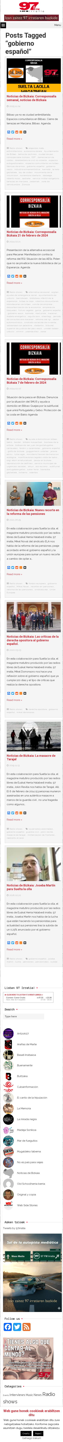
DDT (34, 157)
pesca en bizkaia (42, 460)
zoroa (43, 331)
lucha (18, 962)
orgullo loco (34, 316)
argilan (55, 292)
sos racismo (41, 466)
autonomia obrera (33, 151)
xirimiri (20, 331)
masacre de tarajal (16, 835)
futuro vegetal (25, 310)
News (38, 1395)
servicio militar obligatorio (46, 178)
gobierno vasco (15, 313)
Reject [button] (38, 1433)
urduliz (10, 331)
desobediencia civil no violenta (31, 160)
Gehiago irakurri (31, 1438)
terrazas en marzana (17, 181)
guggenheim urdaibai (37, 451)
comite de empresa (42, 304)
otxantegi (46, 316)
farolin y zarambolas (29, 448)
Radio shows (16, 148)
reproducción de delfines (20, 463)
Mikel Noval (23, 586)
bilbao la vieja (26, 301)
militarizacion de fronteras (41, 835)
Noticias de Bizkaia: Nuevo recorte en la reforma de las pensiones (33, 512)
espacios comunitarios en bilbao (42, 163)
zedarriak (34, 181)
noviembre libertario (30, 175)
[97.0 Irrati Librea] (31, 7)
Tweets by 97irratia (14, 1228)
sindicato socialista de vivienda (40, 322)
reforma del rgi (43, 319)
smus (31, 466)
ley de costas (25, 172)
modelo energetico (16, 316)
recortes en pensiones (42, 586)
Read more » (14, 138)
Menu (57, 25)
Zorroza (26, 184)
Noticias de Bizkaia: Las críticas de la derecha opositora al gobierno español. (33, 640)
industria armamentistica (27, 169)
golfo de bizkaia (16, 451)
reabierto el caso (15, 838)
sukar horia (33, 469)
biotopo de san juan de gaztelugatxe (34, 445)
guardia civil (32, 832)
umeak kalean (51, 328)
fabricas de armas (16, 166)
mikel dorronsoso (25, 712)
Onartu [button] (26, 1433)
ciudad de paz (46, 154)
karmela (46, 169)
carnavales (12, 448)
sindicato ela (41, 589)
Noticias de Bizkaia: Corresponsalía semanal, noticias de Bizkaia (31, 98)
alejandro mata (36, 148)
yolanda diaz (32, 331)
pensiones (28, 962)
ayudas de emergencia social (22, 295)
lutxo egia (19, 454)
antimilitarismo (14, 151)
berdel (17, 442)
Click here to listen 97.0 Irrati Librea (23, 995)
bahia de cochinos (27, 154)
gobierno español (36, 166)
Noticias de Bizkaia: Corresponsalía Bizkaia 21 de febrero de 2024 (31, 233)
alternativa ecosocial (39, 292)
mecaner (52, 313)
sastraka (26, 178)
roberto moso (13, 178)
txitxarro (23, 472)
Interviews (17, 1395)
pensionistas (42, 962)
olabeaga (47, 175)
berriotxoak (22, 298)
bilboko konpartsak (32, 442)
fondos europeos (37, 583)
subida (53, 962)
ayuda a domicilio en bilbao (43, 439)
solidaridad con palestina (19, 325)
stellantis (39, 325)
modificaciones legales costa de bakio (37, 457)
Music (29, 1395)
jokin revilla (47, 832)
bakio (9, 442)
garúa (38, 310)
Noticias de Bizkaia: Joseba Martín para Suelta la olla (31, 887)
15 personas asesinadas (41, 829)
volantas (33, 472)
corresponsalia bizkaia (18, 157)
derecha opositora (38, 709)
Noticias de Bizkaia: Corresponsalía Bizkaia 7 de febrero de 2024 (31, 380)
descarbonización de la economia (24, 307)
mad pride (40, 313)
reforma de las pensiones (20, 589)
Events (6, 1395)
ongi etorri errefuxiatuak (19, 460)
